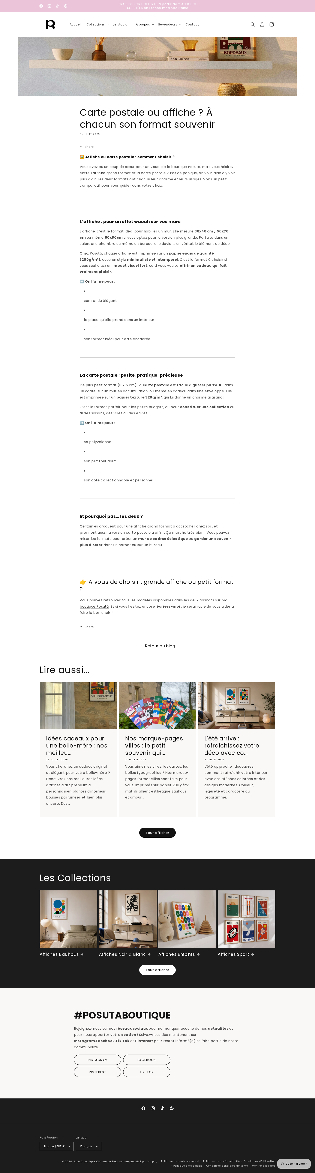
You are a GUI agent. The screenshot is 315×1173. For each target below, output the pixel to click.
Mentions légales (263, 1165)
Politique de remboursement (180, 1161)
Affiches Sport (233, 954)
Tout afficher (157, 832)
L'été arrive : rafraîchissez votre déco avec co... (231, 746)
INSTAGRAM (98, 1059)
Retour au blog (160, 646)
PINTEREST (97, 1072)
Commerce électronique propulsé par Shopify (126, 1161)
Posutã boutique (85, 1161)
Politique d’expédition (187, 1165)
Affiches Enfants (176, 954)
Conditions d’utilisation (259, 1161)
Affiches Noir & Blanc (122, 954)
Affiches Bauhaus (59, 954)
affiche (99, 173)
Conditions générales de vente (227, 1165)
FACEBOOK (147, 1059)
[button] (97, 24)
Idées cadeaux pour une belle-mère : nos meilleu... (76, 746)
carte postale (153, 173)
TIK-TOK (147, 1072)
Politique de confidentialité (221, 1161)
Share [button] (89, 147)
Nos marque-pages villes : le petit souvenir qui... (154, 746)
